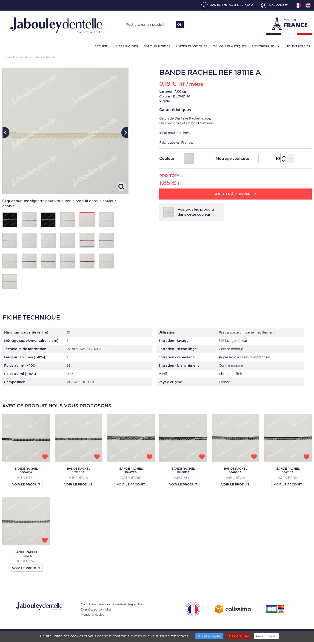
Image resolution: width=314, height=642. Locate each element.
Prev (6, 132)
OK (179, 25)
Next (124, 132)
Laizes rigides (125, 46)
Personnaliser (266, 636)
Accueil (101, 46)
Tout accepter (210, 636)
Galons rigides (156, 46)
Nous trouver (298, 46)
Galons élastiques (230, 46)
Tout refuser (240, 636)
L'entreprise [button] (263, 46)
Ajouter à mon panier (235, 194)
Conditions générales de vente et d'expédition (112, 604)
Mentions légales (92, 614)
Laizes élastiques (191, 46)
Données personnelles (96, 609)
